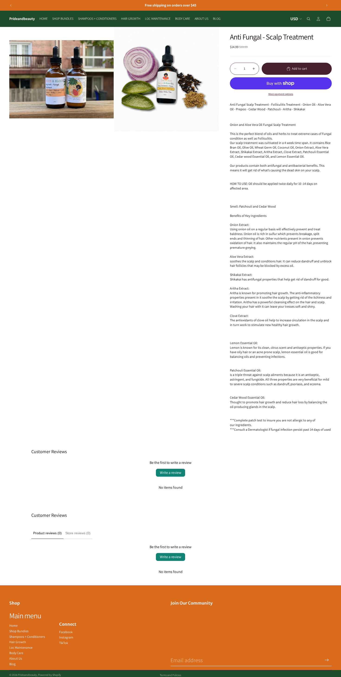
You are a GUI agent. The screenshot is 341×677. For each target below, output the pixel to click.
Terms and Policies (170, 675)
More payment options (280, 94)
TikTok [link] (63, 643)
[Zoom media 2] (166, 79)
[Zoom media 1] (61, 79)
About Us (15, 658)
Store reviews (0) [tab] (77, 533)
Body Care (16, 653)
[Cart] (328, 19)
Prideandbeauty (27, 675)
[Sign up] (327, 660)
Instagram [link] (66, 637)
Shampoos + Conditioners (27, 637)
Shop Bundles (19, 631)
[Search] (308, 19)
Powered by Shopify (49, 675)
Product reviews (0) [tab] (47, 533)
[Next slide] (327, 5)
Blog (12, 664)
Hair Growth (17, 642)
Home (13, 625)
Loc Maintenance (20, 647)
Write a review (170, 472)
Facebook (66, 632)
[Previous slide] (11, 5)
